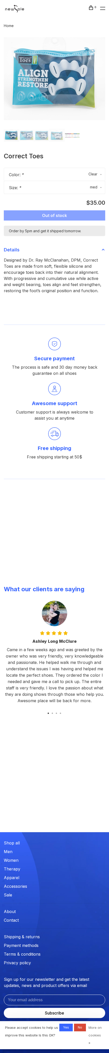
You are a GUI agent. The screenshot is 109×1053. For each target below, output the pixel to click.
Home (9, 25)
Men (8, 851)
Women (11, 860)
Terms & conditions (22, 954)
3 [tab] (57, 713)
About (10, 911)
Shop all (12, 842)
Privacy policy (17, 962)
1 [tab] (48, 713)
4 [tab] (61, 713)
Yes (66, 1027)
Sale (8, 894)
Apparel (11, 877)
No (80, 1027)
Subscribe (54, 1013)
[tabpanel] (54, 78)
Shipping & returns (22, 936)
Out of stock (54, 215)
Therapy (12, 868)
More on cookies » (95, 1035)
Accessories (15, 886)
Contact (11, 920)
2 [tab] (52, 713)
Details (12, 249)
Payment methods (21, 945)
